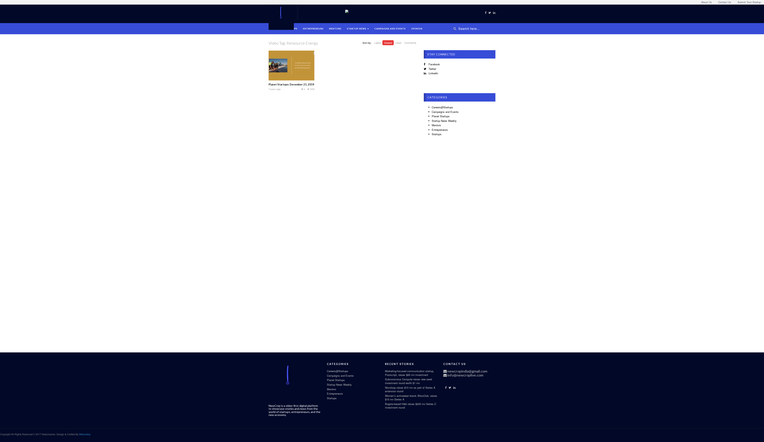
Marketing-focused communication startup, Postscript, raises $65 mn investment (409, 373)
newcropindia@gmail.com (467, 371)
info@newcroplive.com (465, 375)
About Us (706, 2)
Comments (410, 42)
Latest (377, 42)
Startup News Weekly (444, 121)
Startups (436, 134)
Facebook (434, 64)
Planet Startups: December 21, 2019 (291, 84)
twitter (432, 69)
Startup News (357, 28)
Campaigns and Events (390, 28)
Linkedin (433, 73)
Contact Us (724, 2)
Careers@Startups (442, 107)
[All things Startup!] (281, 17)
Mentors (335, 28)
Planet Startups (441, 116)
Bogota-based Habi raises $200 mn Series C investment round (410, 406)
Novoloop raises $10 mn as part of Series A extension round (410, 389)
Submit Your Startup (749, 2)
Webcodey (84, 434)
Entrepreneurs (313, 28)
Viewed (388, 42)
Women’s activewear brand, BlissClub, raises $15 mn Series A (411, 397)
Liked (398, 42)
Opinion (416, 28)
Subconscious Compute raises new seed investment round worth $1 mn (408, 381)
